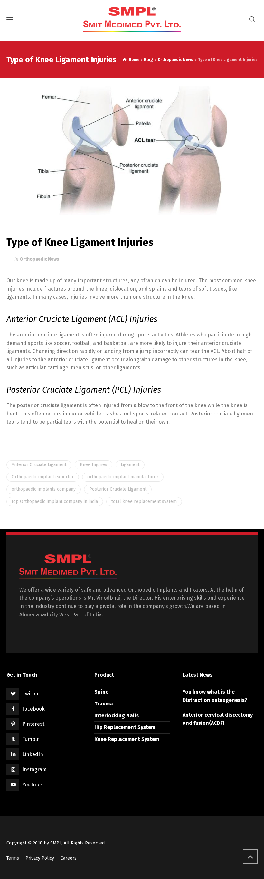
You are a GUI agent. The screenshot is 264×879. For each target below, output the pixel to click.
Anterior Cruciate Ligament (39, 464)
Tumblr (30, 739)
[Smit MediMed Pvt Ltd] (132, 19)
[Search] (252, 19)
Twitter (30, 694)
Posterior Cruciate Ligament (117, 489)
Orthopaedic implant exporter (43, 477)
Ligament (130, 464)
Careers (69, 858)
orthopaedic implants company (44, 489)
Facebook (33, 709)
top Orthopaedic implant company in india (55, 501)
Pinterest (33, 724)
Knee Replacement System (126, 739)
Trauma (103, 704)
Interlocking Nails (116, 716)
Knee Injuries (93, 464)
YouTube (32, 785)
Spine (101, 692)
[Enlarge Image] (132, 150)
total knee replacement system (144, 501)
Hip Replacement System (124, 727)
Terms (12, 858)
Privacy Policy (39, 858)
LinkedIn (32, 754)
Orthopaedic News (39, 259)
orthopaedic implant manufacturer (122, 477)
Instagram (34, 769)
